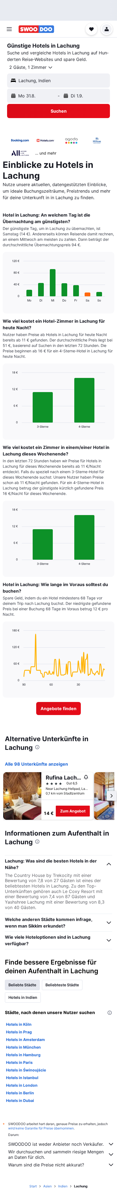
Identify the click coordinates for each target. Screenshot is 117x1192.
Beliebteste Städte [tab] (62, 984)
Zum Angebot (72, 811)
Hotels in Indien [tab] (22, 997)
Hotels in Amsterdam (25, 1039)
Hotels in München (23, 1047)
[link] (58, 708)
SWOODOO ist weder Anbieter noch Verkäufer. (56, 1144)
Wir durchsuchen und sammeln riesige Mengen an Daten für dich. (56, 1154)
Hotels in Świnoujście (26, 1070)
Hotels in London (22, 1085)
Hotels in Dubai (20, 1100)
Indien (62, 1186)
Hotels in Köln (19, 1024)
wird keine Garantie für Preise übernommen (41, 1128)
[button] (9, 29)
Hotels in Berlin (20, 1093)
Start (33, 1186)
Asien (47, 1186)
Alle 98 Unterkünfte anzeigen (36, 764)
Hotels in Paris (19, 1062)
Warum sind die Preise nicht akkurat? (46, 1165)
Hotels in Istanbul (22, 1077)
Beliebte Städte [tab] (22, 984)
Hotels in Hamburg (23, 1054)
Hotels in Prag (19, 1032)
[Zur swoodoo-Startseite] (36, 29)
